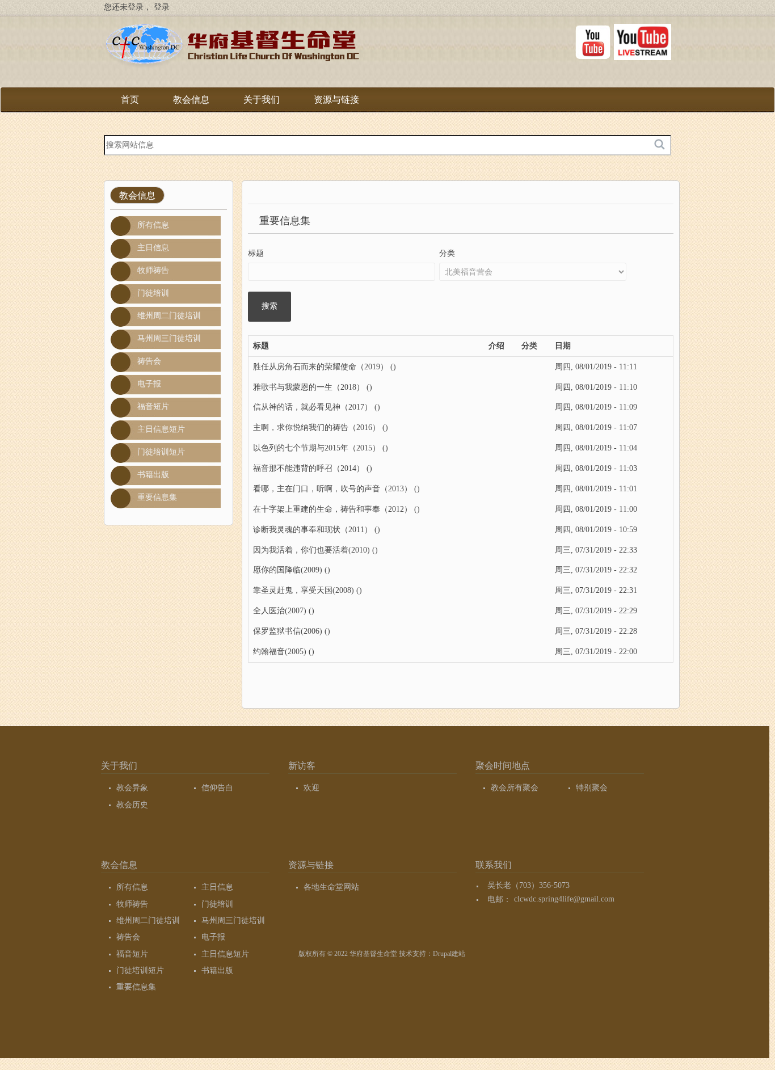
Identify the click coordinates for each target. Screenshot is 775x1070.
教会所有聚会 (514, 787)
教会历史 (132, 805)
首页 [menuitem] (130, 99)
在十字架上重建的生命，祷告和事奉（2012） (332, 509)
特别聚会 (592, 787)
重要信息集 (157, 497)
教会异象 (132, 787)
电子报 (149, 384)
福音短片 (153, 406)
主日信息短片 (161, 429)
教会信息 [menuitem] (191, 103)
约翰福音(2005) (279, 651)
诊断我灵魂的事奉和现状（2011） (312, 529)
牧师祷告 (153, 270)
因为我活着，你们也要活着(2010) (311, 550)
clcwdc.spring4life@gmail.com (564, 899)
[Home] (231, 47)
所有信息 (153, 225)
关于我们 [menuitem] (261, 103)
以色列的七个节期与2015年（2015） (316, 448)
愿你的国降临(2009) (287, 570)
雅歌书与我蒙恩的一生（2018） (308, 387)
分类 (447, 253)
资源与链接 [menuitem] (336, 103)
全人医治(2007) (279, 610)
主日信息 (153, 247)
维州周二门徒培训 (169, 315)
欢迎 (311, 787)
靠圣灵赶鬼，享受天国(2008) (303, 590)
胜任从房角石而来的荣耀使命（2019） (320, 367)
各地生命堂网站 (331, 887)
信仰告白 (217, 787)
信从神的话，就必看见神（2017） (312, 407)
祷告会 (149, 361)
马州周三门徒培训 (169, 338)
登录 (162, 7)
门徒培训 (153, 293)
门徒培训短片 (161, 452)
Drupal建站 (449, 954)
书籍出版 (153, 474)
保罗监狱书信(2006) (287, 631)
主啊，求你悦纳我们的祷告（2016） (316, 427)
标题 (256, 253)
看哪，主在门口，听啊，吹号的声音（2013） (332, 489)
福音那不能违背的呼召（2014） (308, 468)
